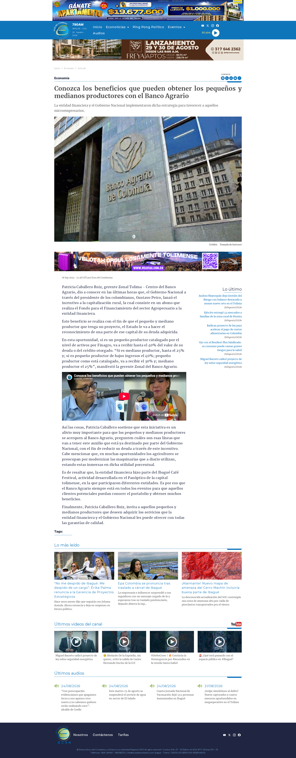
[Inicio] (61, 30)
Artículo (82, 68)
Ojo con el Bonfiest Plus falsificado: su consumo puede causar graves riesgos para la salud (220, 346)
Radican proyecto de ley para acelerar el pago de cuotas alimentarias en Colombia (224, 329)
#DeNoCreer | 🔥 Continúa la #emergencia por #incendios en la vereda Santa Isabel (170, 659)
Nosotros (80, 735)
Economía (69, 68)
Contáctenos (103, 735)
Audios (99, 33)
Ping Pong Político (148, 27)
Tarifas (123, 735)
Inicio (97, 27)
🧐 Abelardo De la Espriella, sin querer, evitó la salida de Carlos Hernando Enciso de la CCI (122, 659)
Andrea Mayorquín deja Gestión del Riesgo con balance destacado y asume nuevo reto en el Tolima (220, 300)
